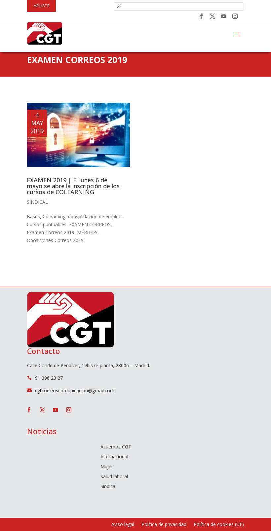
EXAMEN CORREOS (90, 224)
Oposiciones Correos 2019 (55, 240)
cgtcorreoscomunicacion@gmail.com (74, 390)
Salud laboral (114, 476)
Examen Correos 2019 (50, 232)
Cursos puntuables (46, 224)
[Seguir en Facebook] (201, 16)
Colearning (54, 216)
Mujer (106, 467)
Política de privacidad (163, 524)
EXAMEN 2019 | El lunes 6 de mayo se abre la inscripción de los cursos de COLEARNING (73, 186)
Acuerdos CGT (115, 447)
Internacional (114, 457)
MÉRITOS (87, 232)
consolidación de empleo (95, 216)
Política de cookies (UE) (219, 524)
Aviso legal (122, 524)
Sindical (37, 202)
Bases (33, 216)
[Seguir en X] (212, 16)
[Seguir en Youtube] (223, 16)
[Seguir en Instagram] (235, 16)
